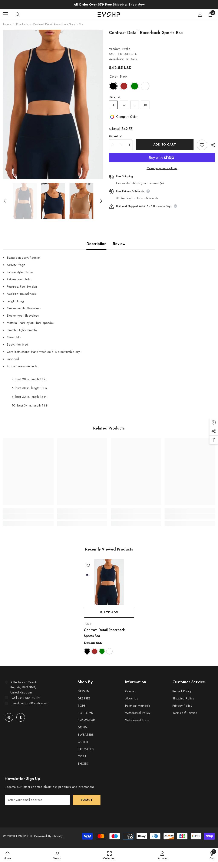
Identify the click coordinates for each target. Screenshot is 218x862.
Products (22, 24)
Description (96, 243)
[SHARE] (211, 145)
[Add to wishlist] (202, 145)
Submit (87, 799)
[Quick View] (88, 575)
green (102, 651)
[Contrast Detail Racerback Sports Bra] (109, 582)
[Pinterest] (9, 717)
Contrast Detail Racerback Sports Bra (104, 632)
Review (119, 243)
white (109, 651)
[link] (28, 516)
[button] (4, 201)
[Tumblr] (20, 717)
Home (7, 24)
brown (94, 651)
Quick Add (109, 612)
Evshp (126, 48)
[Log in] (200, 14)
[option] (53, 104)
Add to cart (164, 144)
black (87, 651)
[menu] (5, 14)
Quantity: (115, 136)
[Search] (17, 14)
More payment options (162, 168)
